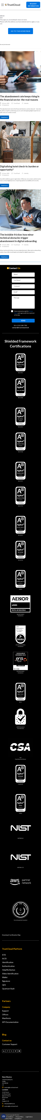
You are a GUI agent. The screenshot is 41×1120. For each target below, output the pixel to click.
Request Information (33, 5)
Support (5, 1011)
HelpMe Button (8, 970)
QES (4, 985)
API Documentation (10, 1022)
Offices (5, 1014)
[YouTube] (19, 1051)
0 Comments (5, 105)
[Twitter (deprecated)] (11, 1051)
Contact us (7, 1040)
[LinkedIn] (3, 1051)
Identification (7, 962)
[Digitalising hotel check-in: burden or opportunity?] (20, 142)
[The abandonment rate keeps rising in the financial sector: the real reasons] (20, 72)
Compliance (18, 1118)
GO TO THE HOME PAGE (20, 31)
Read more (4, 117)
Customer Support (9, 1044)
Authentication (8, 966)
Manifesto (6, 1018)
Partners (6, 1001)
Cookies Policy (8, 1118)
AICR (4, 958)
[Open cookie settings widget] (3, 1116)
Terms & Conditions (7, 1117)
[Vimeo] (15, 1051)
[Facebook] (7, 1051)
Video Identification (10, 973)
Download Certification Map (11, 935)
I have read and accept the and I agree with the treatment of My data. (24, 313)
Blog (4, 1034)
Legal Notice (29, 1117)
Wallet (4, 977)
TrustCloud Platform (12, 949)
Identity (26, 103)
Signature (6, 981)
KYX (4, 955)
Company (6, 1007)
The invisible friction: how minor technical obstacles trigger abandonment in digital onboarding (18, 238)
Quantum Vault (8, 988)
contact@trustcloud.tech (20, 327)
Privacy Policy (19, 1117)
